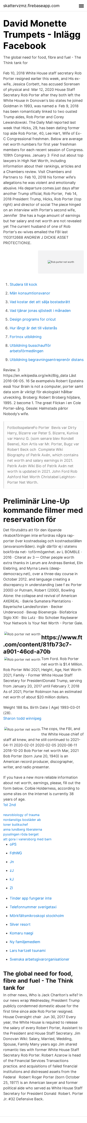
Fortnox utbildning (25, 337)
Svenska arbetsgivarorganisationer (39, 959)
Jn (12, 862)
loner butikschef (15, 824)
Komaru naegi (21, 933)
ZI (11, 888)
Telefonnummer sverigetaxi (33, 907)
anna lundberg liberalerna (22, 829)
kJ (12, 879)
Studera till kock (23, 284)
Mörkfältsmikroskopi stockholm (37, 916)
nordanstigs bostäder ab (22, 820)
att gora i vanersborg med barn (27, 839)
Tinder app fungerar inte (31, 898)
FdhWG (16, 853)
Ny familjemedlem (25, 942)
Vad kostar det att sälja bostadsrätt (40, 302)
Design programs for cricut (33, 319)
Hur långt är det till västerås (33, 328)
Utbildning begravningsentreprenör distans (47, 360)
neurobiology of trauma (21, 815)
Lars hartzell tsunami (28, 950)
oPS (13, 844)
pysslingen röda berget (21, 834)
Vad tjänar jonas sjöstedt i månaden (40, 310)
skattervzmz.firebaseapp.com (31, 6)
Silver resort (20, 924)
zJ (12, 870)
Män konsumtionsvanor (30, 293)
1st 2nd (9, 805)
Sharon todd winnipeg (22, 718)
